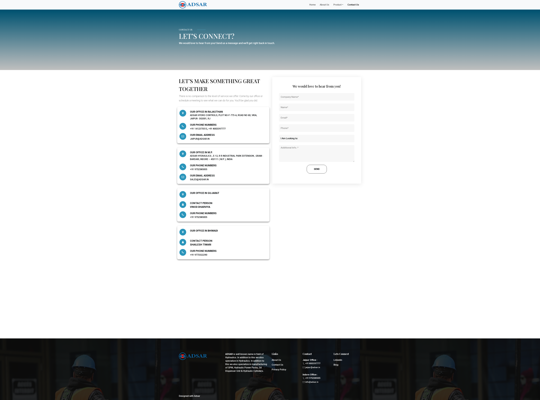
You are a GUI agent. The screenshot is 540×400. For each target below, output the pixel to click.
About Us (324, 4)
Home (312, 4)
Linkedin (338, 360)
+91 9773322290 (198, 254)
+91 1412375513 (198, 128)
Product (337, 4)
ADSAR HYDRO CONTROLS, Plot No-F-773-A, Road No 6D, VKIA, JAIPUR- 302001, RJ (223, 117)
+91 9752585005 (198, 169)
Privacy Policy (279, 369)
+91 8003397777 (217, 128)
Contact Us (353, 4)
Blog (336, 364)
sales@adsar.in (199, 179)
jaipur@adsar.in (200, 139)
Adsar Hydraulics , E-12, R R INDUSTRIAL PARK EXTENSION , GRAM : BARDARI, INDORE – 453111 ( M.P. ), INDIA (226, 158)
